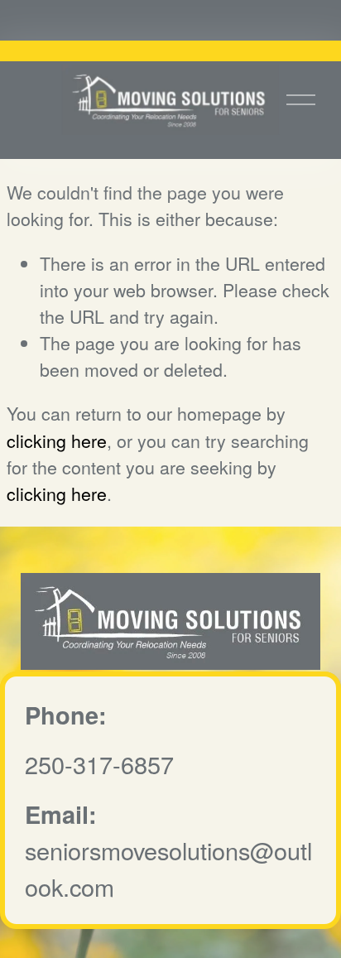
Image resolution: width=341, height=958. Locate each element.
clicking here (57, 440)
